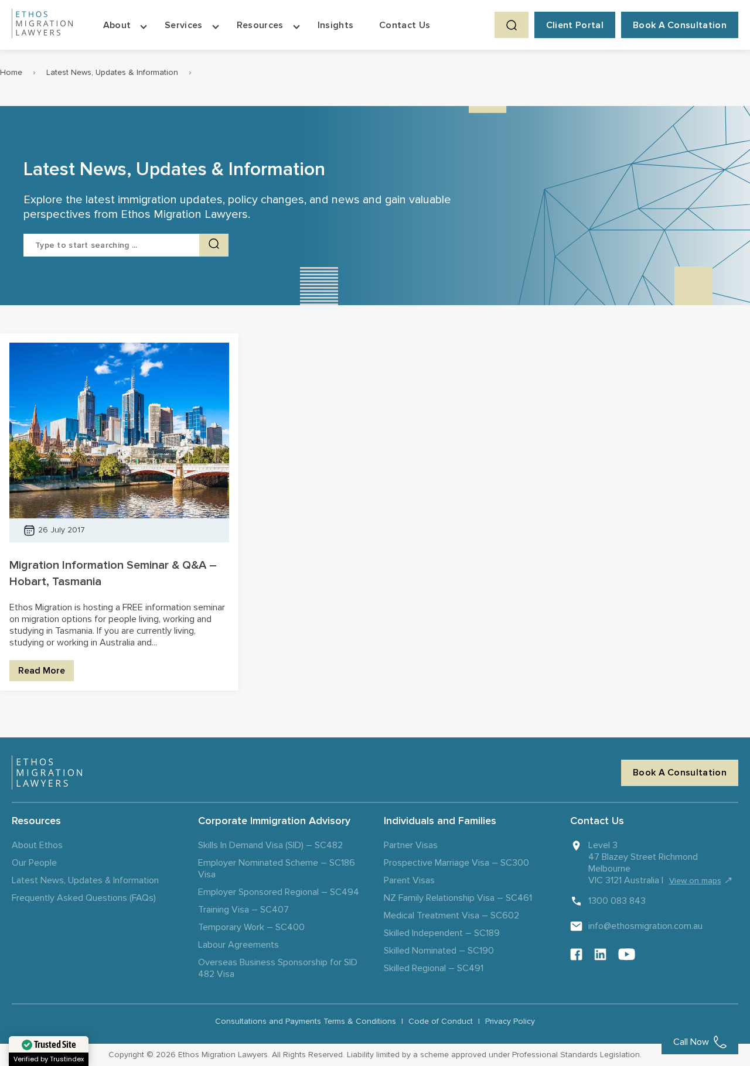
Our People (34, 863)
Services (184, 25)
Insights (336, 25)
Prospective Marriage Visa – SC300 (456, 863)
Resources (260, 25)
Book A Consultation (680, 25)
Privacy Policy (510, 1021)
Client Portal (575, 25)
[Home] (42, 25)
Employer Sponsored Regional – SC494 (278, 892)
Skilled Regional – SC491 (433, 968)
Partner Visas (411, 845)
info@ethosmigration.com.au (645, 926)
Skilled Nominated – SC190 (439, 950)
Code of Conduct (440, 1021)
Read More (41, 670)
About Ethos (37, 845)
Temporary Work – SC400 (251, 927)
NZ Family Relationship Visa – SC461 (458, 898)
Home (11, 72)
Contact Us (404, 25)
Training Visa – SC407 (243, 909)
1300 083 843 (617, 901)
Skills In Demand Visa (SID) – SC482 (270, 845)
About (117, 25)
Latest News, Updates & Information (112, 72)
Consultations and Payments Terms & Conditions (305, 1021)
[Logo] (47, 772)
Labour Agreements (238, 945)
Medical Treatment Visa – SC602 (451, 915)
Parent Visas (409, 880)
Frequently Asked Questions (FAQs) (84, 898)
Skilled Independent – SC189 (442, 933)
